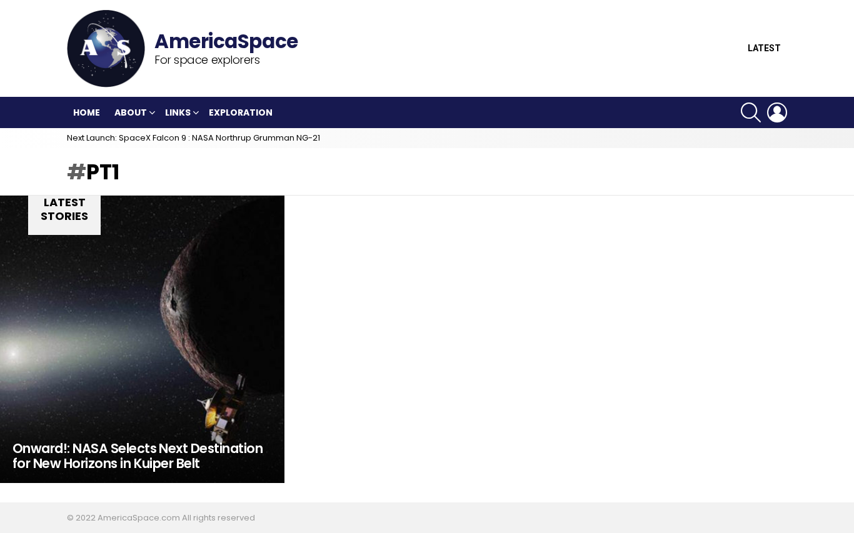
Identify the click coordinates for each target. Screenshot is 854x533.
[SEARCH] (751, 112)
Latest (764, 48)
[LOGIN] (777, 112)
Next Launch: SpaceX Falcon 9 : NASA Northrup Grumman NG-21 (193, 138)
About (130, 112)
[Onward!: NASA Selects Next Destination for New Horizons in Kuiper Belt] (142, 339)
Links (178, 112)
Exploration (241, 112)
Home (86, 112)
